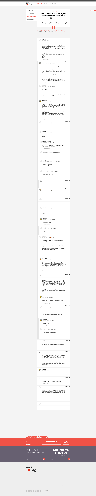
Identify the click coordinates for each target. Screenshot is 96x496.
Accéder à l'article (31, 10)
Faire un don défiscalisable (64, 481)
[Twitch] (36, 491)
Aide (61, 479)
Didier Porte (55, 18)
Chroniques (56, 3)
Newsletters (62, 482)
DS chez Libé (49, 492)
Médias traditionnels (47, 479)
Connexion (68, 0)
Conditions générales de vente (65, 484)
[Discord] (38, 491)
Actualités (45, 3)
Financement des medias (48, 482)
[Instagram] (33, 491)
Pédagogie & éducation (47, 481)
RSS (61, 486)
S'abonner (92, 10)
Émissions (51, 3)
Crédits (62, 485)
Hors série (46, 492)
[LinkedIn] (40, 491)
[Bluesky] (29, 491)
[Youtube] (31, 491)
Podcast (62, 487)
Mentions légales (63, 483)
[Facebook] (27, 491)
